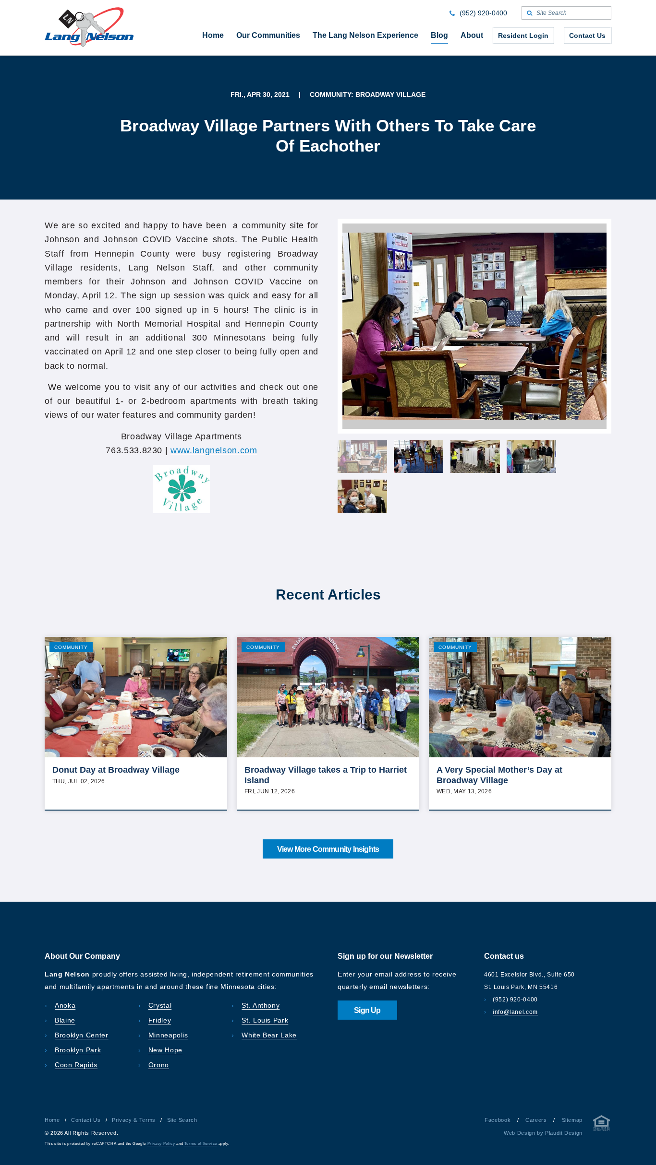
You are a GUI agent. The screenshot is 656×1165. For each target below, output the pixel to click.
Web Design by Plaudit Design (543, 1133)
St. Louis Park (265, 1020)
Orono (158, 1065)
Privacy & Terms (134, 1120)
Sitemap (572, 1120)
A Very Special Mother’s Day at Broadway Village (499, 775)
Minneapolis (168, 1035)
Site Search (182, 1120)
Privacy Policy (161, 1143)
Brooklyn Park (78, 1050)
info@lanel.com (515, 1012)
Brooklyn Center (82, 1035)
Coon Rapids (76, 1065)
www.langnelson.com (213, 450)
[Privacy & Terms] (601, 1125)
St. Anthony (260, 1005)
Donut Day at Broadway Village (116, 770)
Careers (536, 1120)
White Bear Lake (269, 1035)
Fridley (159, 1020)
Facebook (497, 1120)
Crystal (159, 1005)
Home (52, 1120)
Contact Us (85, 1120)
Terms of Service (200, 1143)
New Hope (165, 1050)
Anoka (65, 1005)
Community (71, 647)
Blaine (65, 1020)
